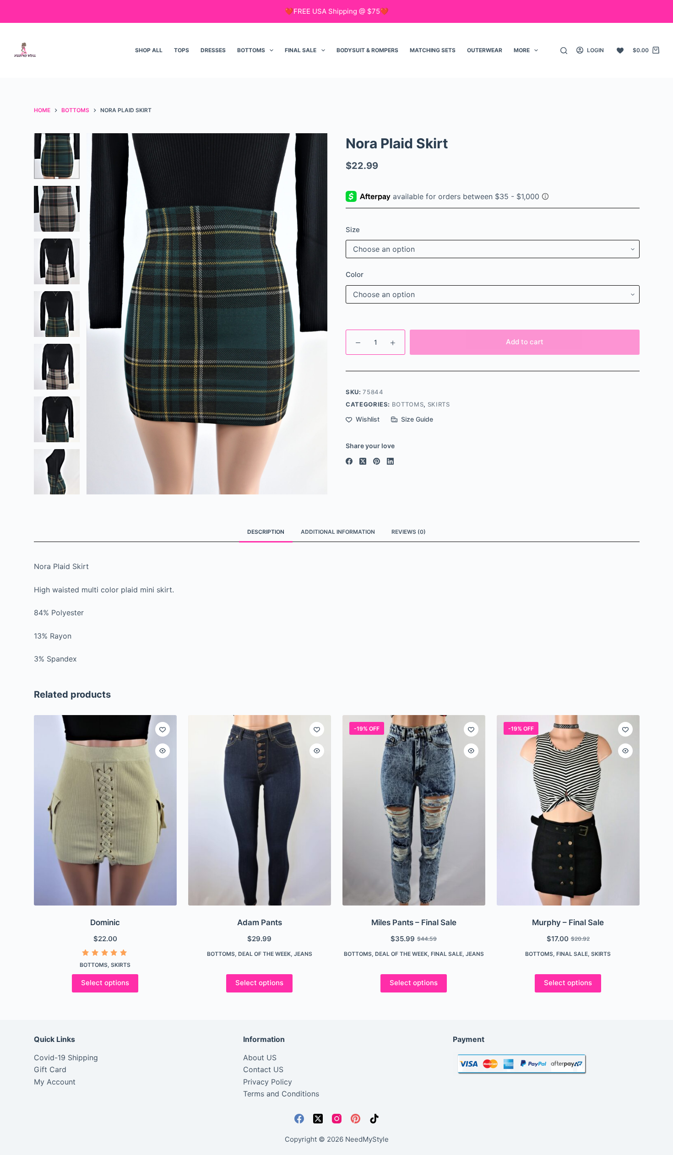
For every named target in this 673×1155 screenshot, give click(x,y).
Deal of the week (264, 953)
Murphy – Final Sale (568, 922)
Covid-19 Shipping (66, 1057)
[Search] (563, 50)
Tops (181, 50)
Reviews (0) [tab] (408, 531)
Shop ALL (149, 50)
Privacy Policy (267, 1081)
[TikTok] (374, 1118)
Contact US (263, 1069)
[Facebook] (349, 461)
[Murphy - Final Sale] (568, 810)
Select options (105, 982)
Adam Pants (259, 922)
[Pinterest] (376, 461)
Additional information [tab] (338, 531)
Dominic (105, 922)
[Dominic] (105, 810)
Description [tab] (265, 531)
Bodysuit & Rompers (367, 50)
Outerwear (484, 50)
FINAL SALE (300, 50)
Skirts (439, 404)
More (522, 50)
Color (355, 274)
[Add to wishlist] (162, 729)
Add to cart (524, 341)
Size (353, 229)
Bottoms (251, 50)
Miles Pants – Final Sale (413, 922)
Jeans (303, 953)
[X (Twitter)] (362, 461)
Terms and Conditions (281, 1093)
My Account (55, 1081)
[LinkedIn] (390, 461)
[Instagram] (337, 1118)
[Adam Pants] (259, 810)
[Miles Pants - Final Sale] (413, 810)
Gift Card (50, 1069)
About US (260, 1057)
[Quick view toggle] (162, 750)
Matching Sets (433, 50)
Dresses (213, 50)
